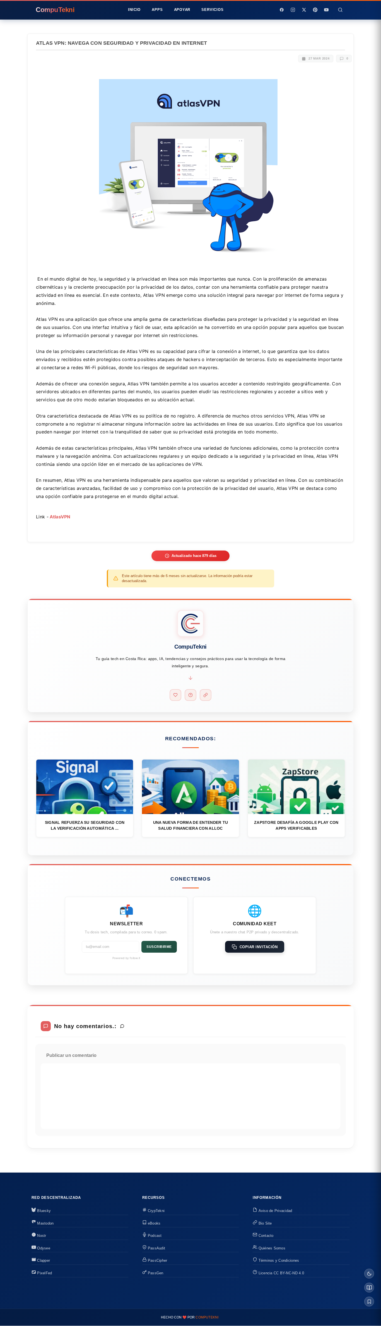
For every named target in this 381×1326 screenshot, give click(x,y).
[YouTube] (326, 9)
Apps (157, 10)
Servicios (212, 10)
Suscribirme (159, 947)
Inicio (134, 10)
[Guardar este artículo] (369, 1301)
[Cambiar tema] (369, 1273)
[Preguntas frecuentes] (190, 695)
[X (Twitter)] (304, 9)
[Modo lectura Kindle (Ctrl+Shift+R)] (369, 1287)
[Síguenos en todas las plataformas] (205, 695)
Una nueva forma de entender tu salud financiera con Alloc (190, 825)
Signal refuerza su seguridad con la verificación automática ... (85, 825)
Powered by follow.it (126, 958)
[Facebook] (281, 9)
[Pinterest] (315, 9)
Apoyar (182, 10)
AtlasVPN (60, 517)
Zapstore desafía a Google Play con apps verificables (296, 825)
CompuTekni (207, 1317)
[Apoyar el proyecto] (175, 695)
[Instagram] (292, 9)
